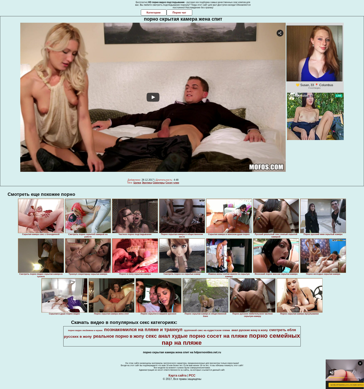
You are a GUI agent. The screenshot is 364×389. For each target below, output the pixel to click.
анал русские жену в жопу (249, 330)
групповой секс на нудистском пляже (207, 330)
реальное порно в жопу (118, 336)
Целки (137, 182)
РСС (192, 375)
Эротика (147, 182)
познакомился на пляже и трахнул (143, 329)
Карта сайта (178, 375)
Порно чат (179, 12)
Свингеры (159, 182)
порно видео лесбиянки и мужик (85, 330)
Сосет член (172, 182)
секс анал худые (167, 336)
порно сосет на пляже (218, 336)
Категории (154, 12)
